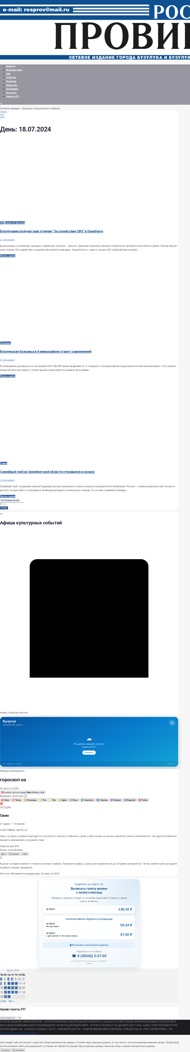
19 (16, 987)
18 (12, 987)
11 (12, 983)
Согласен (5, 1050)
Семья (3, 463)
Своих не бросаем (15, 222)
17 (9, 987)
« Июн (3, 1000)
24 (9, 992)
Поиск (4, 508)
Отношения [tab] (14, 854)
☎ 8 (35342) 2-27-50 (89, 956)
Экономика (12, 89)
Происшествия (14, 70)
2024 (2, 114)
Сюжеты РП (12, 96)
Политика (11, 81)
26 (16, 992)
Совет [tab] (24, 854)
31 (9, 996)
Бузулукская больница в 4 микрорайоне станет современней (45, 351)
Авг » (11, 1000)
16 (5, 987)
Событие (11, 77)
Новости (10, 66)
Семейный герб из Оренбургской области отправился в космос (47, 472)
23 (5, 992)
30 (5, 996)
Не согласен (18, 1050)
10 (9, 983)
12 (16, 983)
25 (12, 992)
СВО (8, 73)
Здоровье (5, 343)
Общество (11, 85)
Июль (2, 117)
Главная (3, 112)
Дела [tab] (3, 854)
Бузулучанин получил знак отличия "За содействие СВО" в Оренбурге (51, 231)
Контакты (11, 92)
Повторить (89, 752)
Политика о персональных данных (19, 1033)
